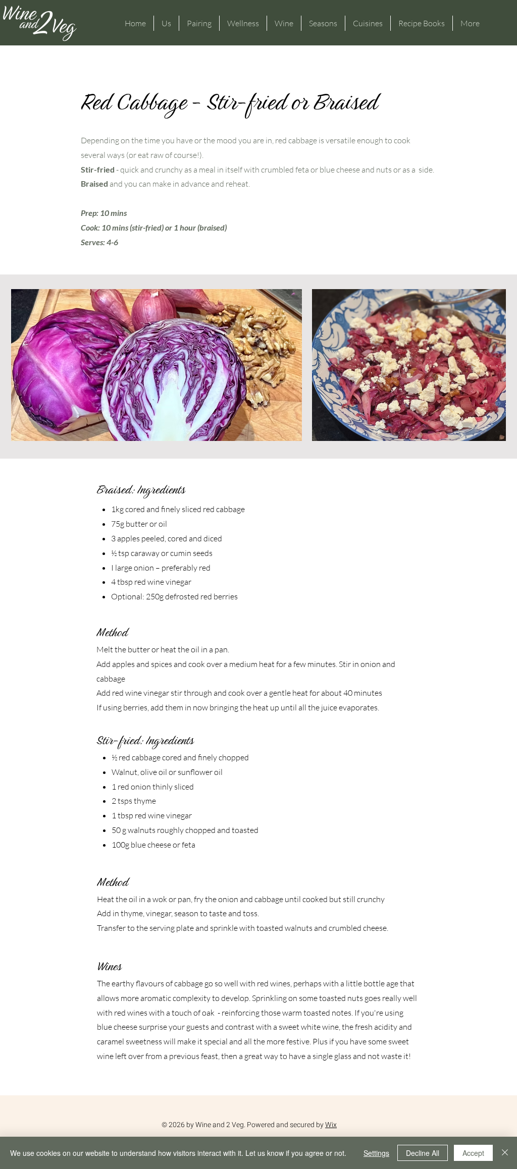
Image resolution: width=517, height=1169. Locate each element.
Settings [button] (376, 1153)
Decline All (422, 1153)
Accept (473, 1153)
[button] (166, 23)
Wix (331, 1125)
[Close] (505, 1153)
